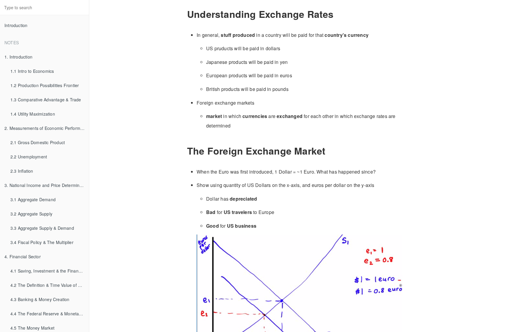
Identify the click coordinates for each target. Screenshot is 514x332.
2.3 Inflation (21, 171)
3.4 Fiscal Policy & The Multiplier (41, 242)
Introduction (15, 25)
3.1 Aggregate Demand (33, 199)
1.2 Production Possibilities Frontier (44, 85)
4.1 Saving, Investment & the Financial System (49, 271)
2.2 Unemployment (28, 157)
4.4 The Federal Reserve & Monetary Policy (49, 314)
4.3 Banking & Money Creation (40, 299)
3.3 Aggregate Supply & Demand (42, 228)
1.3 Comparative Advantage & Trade (45, 100)
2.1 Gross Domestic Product (37, 142)
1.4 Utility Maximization (32, 114)
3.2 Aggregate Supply (31, 214)
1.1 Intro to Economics (32, 71)
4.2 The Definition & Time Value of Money (49, 285)
